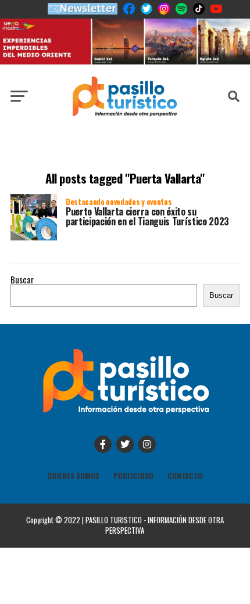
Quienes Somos (73, 475)
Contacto (184, 475)
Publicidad (133, 475)
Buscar (22, 280)
